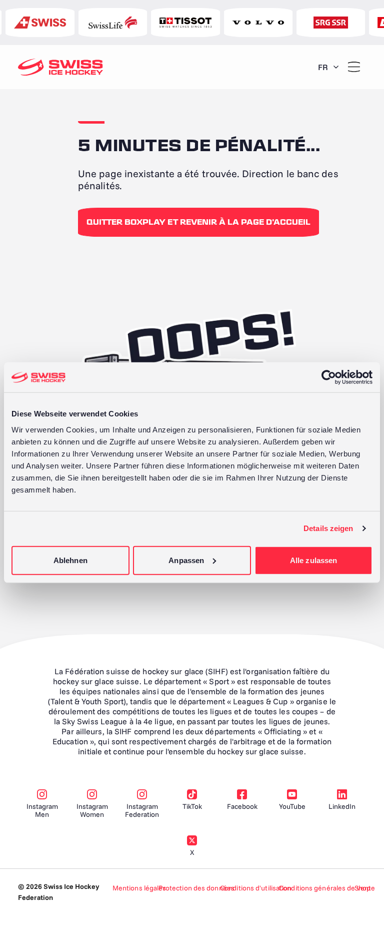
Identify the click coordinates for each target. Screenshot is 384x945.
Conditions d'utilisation (256, 887)
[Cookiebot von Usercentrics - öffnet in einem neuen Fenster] (328, 377)
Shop (362, 887)
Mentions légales (139, 887)
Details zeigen (328, 528)
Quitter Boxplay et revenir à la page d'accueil (198, 222)
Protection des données (196, 887)
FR (323, 67)
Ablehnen (71, 560)
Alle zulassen (313, 560)
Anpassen (186, 560)
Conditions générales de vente (326, 887)
